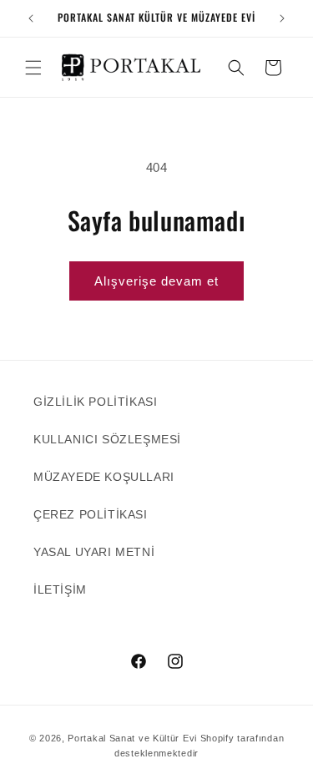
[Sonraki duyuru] (282, 18)
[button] (33, 67)
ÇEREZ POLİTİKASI (90, 514)
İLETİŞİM (60, 589)
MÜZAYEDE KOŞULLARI (103, 476)
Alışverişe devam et (156, 281)
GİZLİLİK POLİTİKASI (95, 401)
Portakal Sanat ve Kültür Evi (132, 738)
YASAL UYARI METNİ (93, 552)
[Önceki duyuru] (31, 18)
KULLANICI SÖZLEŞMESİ (107, 439)
